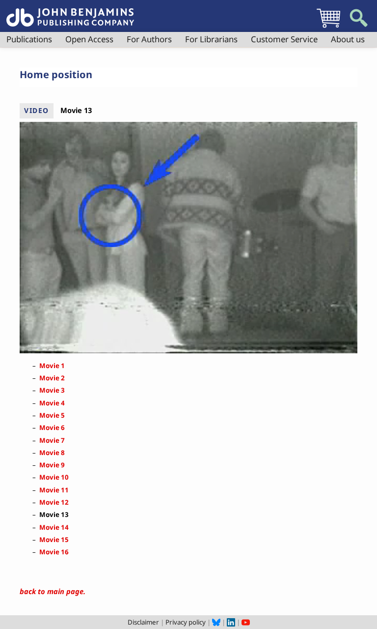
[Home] (70, 11)
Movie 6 (52, 427)
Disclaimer (143, 622)
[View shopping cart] (328, 27)
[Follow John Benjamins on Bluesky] (216, 622)
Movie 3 (52, 390)
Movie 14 (54, 527)
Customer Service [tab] (284, 39)
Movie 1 (52, 365)
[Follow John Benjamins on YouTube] (246, 622)
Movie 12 (54, 502)
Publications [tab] (29, 39)
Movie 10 (54, 477)
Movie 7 (52, 440)
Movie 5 (52, 415)
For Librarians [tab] (211, 39)
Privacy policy (185, 622)
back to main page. (52, 591)
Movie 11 (54, 490)
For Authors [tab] (149, 39)
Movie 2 (52, 377)
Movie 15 (54, 539)
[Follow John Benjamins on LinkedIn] (231, 622)
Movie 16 (54, 551)
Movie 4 (52, 403)
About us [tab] (348, 39)
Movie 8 (52, 452)
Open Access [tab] (89, 39)
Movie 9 (52, 464)
